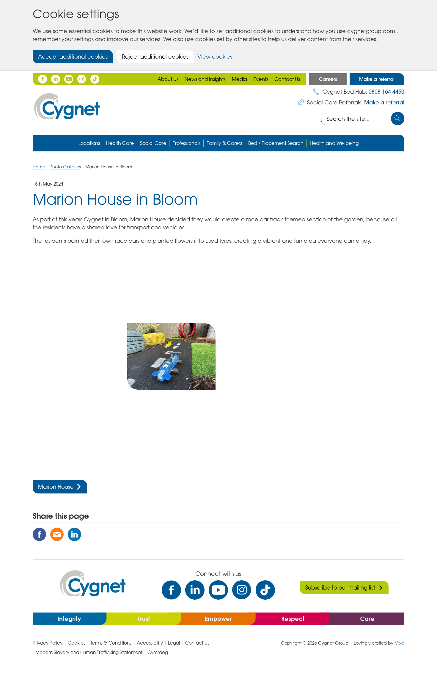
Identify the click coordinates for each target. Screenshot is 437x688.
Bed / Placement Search (276, 143)
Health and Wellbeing (334, 143)
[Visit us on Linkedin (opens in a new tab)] (195, 590)
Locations (89, 143)
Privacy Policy (47, 643)
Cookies (76, 643)
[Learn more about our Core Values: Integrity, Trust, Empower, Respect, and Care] (218, 618)
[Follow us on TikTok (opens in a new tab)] (94, 79)
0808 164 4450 (386, 91)
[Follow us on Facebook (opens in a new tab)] (42, 79)
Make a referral (376, 79)
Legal (174, 643)
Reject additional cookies (155, 56)
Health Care (120, 143)
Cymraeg (157, 652)
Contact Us (287, 79)
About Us (168, 79)
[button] (77, 283)
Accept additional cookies (73, 56)
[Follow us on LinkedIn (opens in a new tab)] (55, 79)
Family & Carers (224, 143)
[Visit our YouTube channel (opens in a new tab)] (68, 79)
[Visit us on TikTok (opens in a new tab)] (265, 590)
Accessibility (150, 643)
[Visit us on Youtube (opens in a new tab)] (218, 590)
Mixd (399, 642)
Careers (328, 79)
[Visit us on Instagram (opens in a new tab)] (241, 590)
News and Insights (205, 79)
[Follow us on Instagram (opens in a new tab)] (81, 79)
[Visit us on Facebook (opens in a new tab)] (171, 590)
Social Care (153, 143)
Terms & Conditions (110, 643)
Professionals (186, 143)
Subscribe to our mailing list (340, 587)
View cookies (214, 56)
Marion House (56, 486)
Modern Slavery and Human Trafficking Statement (88, 652)
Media (239, 79)
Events (260, 79)
